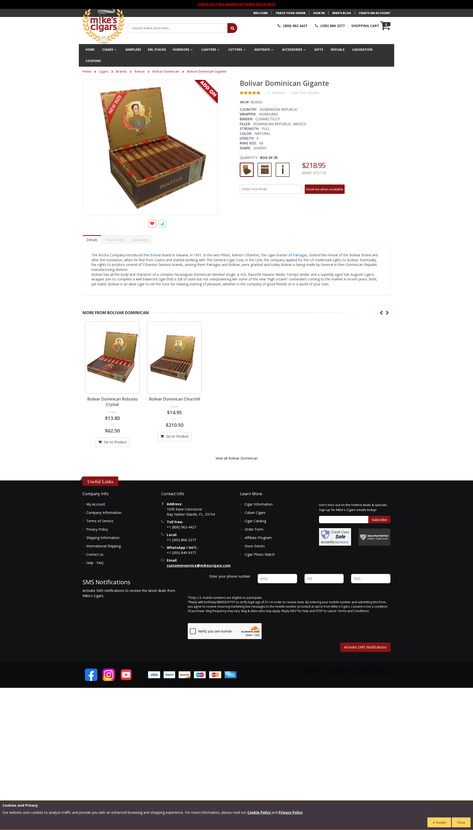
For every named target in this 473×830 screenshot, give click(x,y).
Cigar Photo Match (260, 554)
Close (461, 822)
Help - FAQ (94, 562)
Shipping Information (102, 537)
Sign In (319, 13)
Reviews (114, 239)
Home (87, 71)
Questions (140, 239)
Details (92, 239)
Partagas (300, 255)
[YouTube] (126, 675)
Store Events (255, 546)
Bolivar (140, 71)
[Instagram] (108, 675)
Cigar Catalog (255, 521)
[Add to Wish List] (152, 224)
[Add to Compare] (162, 224)
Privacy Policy (97, 529)
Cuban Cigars (255, 512)
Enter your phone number (229, 576)
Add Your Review (305, 92)
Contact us (94, 554)
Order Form (254, 529)
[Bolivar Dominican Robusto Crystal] (112, 358)
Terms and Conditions (353, 611)
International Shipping (103, 546)
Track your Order (290, 13)
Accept (440, 822)
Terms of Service (99, 521)
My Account (95, 504)
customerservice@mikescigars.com (199, 565)
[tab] (92, 239)
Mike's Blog (341, 13)
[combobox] (177, 28)
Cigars (103, 71)
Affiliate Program (258, 537)
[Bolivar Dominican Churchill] (174, 358)
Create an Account (374, 13)
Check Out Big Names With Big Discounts (236, 4)
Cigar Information (259, 504)
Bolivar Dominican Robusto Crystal (112, 401)
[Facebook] (91, 675)
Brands (121, 71)
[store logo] (103, 26)
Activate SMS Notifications (365, 647)
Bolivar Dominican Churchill (174, 399)
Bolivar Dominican (165, 71)
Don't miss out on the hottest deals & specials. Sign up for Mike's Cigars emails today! (353, 507)
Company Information (103, 512)
